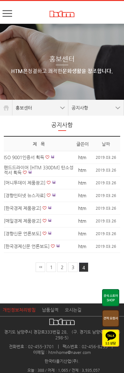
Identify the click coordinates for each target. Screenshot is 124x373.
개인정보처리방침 (19, 309)
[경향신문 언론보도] (23, 233)
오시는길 (73, 309)
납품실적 (50, 309)
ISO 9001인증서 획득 (24, 157)
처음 (40, 267)
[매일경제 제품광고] (23, 220)
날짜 (106, 143)
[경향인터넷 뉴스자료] (25, 195)
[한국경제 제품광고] (23, 208)
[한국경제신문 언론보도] (27, 246)
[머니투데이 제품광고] (25, 182)
